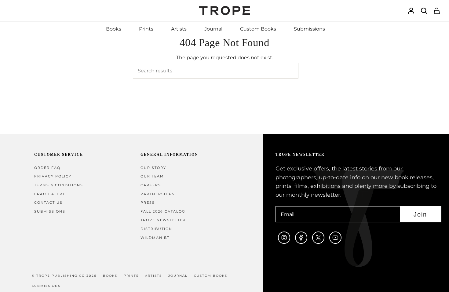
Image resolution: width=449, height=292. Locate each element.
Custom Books (210, 276)
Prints (131, 276)
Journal (178, 276)
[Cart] (436, 11)
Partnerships (158, 194)
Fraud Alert (49, 194)
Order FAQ (47, 168)
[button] (114, 29)
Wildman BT (155, 238)
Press (148, 203)
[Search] (307, 70)
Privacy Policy (52, 176)
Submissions (49, 212)
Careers (151, 185)
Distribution (156, 229)
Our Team (152, 176)
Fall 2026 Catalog (163, 212)
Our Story (153, 168)
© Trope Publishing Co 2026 (64, 276)
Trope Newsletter (163, 220)
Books (110, 276)
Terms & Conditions (58, 185)
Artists (153, 276)
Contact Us (48, 203)
